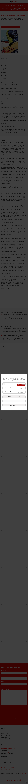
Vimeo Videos (9, 391)
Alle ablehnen (14, 405)
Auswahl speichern (14, 396)
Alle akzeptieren (14, 401)
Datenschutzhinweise (16, 408)
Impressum (10, 408)
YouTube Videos (9, 387)
